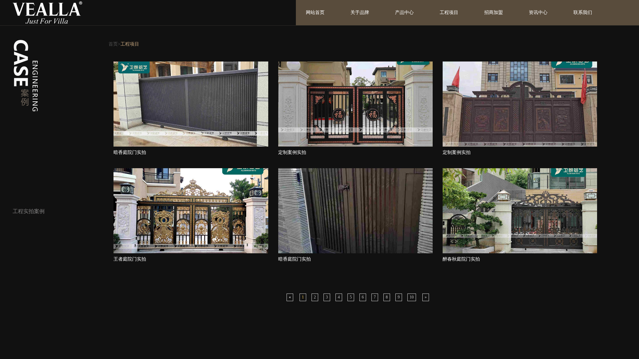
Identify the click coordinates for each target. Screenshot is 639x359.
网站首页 (315, 12)
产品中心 (404, 12)
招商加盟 (493, 12)
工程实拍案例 (29, 211)
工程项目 (449, 12)
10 (412, 297)
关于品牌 (359, 12)
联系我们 (582, 12)
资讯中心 (538, 12)
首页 (113, 44)
